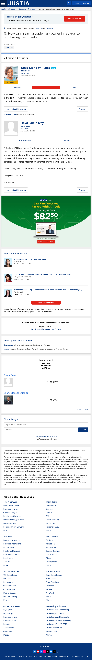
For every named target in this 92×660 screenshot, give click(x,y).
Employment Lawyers (12, 516)
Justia (3, 9)
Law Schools (52, 536)
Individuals (51, 501)
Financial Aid (51, 547)
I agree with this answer (15, 109)
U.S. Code (7, 578)
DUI (47, 516)
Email (75, 88)
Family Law (50, 523)
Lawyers (7, 349)
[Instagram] (44, 651)
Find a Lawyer (11, 419)
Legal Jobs (7, 610)
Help (40, 656)
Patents (6, 624)
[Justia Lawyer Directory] (57, 651)
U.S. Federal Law (11, 571)
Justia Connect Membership (57, 610)
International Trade (11, 554)
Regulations (8, 582)
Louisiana (22, 9)
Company (33, 656)
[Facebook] (41, 651)
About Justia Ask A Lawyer (18, 340)
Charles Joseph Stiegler (16, 392)
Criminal (49, 509)
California (50, 586)
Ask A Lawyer (12, 9)
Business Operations (12, 544)
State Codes (51, 578)
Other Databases (11, 606)
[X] (54, 651)
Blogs (48, 558)
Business (7, 536)
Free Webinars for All (15, 253)
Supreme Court (9, 586)
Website (17, 88)
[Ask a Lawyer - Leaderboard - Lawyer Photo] (8, 382)
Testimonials (51, 631)
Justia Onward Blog (54, 627)
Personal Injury (52, 527)
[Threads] (47, 651)
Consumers (8, 345)
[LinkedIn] (34, 651)
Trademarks (8, 627)
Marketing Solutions (56, 606)
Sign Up (86, 3)
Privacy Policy (64, 656)
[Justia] (18, 3)
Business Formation (11, 540)
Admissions (51, 544)
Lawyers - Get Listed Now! (46, 436)
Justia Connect (10, 656)
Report (83, 109)
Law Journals (51, 554)
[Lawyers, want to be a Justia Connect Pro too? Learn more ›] (53, 67)
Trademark (32, 9)
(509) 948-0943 (25, 126)
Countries (7, 631)
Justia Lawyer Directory (56, 613)
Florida (49, 589)
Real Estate (8, 558)
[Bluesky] (51, 651)
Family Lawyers (9, 523)
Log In (76, 3)
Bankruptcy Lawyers (12, 505)
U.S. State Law (53, 571)
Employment (8, 547)
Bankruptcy (51, 505)
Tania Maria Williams (35, 68)
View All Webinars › (46, 302)
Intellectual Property (12, 551)
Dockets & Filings (10, 596)
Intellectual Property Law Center (46, 329)
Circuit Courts (9, 589)
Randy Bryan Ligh (13, 375)
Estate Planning (52, 519)
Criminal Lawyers (10, 512)
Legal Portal (22, 656)
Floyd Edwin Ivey (10, 114)
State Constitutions (54, 575)
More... (6, 530)
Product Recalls (9, 620)
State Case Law (52, 582)
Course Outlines (53, 551)
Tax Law (6, 562)
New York (50, 593)
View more (83, 410)
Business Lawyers (10, 509)
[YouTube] (38, 651)
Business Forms (10, 617)
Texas (48, 596)
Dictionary (50, 540)
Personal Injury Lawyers (13, 527)
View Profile (25, 73)
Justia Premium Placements (57, 617)
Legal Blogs (8, 613)
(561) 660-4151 (25, 71)
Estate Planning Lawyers (13, 519)
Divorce (49, 512)
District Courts (9, 593)
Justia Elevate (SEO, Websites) (58, 620)
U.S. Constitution (10, 575)
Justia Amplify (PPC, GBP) (56, 624)
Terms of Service (50, 656)
